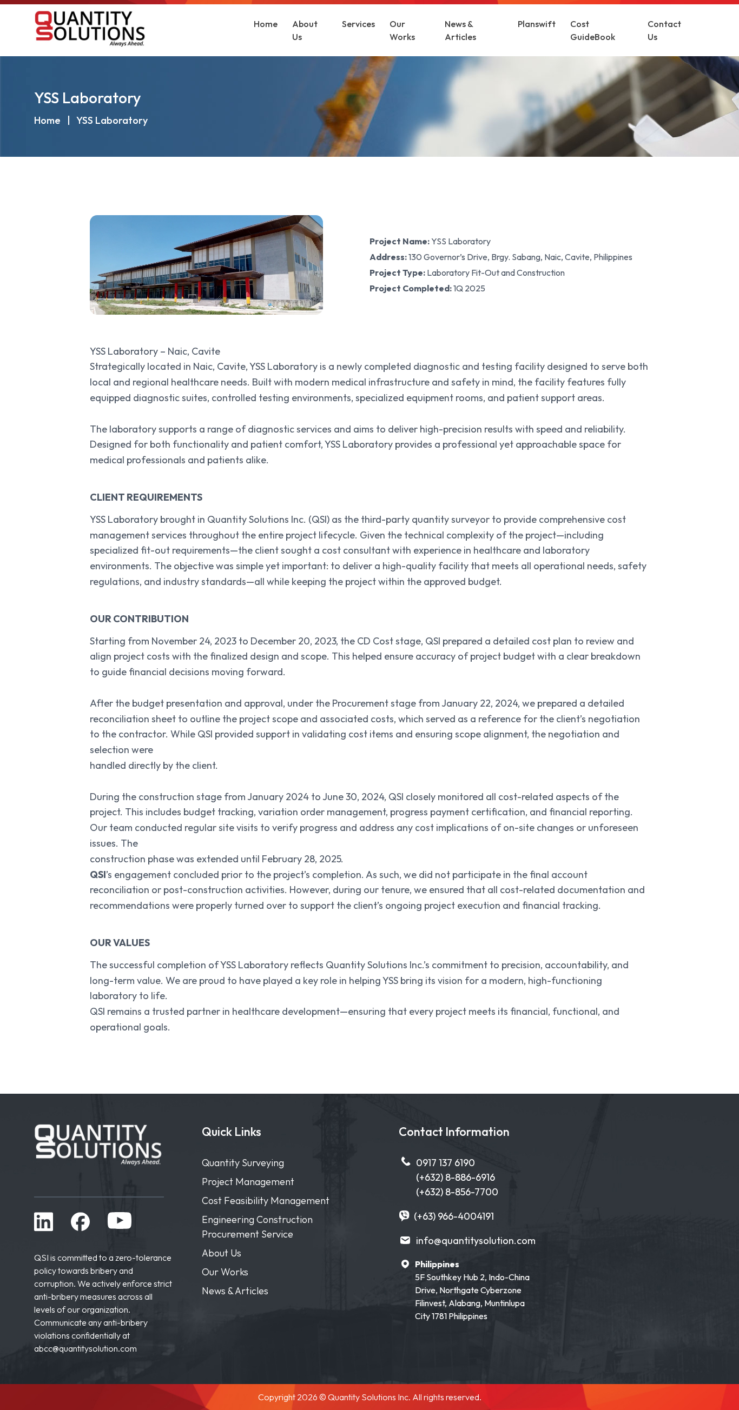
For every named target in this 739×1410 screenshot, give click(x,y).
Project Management (248, 1181)
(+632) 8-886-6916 (455, 1177)
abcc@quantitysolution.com (85, 1348)
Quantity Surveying (243, 1162)
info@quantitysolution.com (476, 1240)
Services (358, 23)
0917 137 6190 (445, 1162)
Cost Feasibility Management (265, 1200)
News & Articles (235, 1291)
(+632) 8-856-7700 (457, 1192)
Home (266, 23)
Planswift (537, 23)
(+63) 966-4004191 (454, 1216)
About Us (221, 1253)
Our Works (225, 1272)
